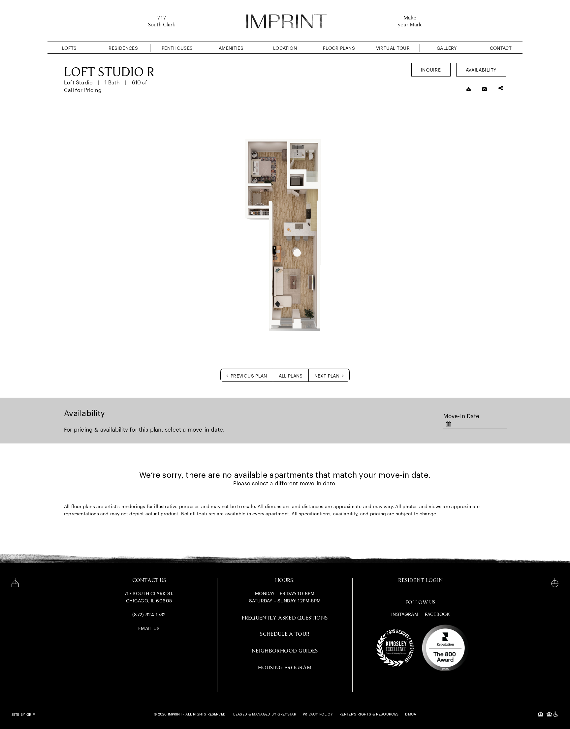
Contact (501, 48)
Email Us (149, 628)
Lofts (69, 48)
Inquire (431, 70)
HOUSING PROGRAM (284, 668)
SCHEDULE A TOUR (284, 634)
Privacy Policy (318, 714)
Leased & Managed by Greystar (264, 714)
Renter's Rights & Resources (368, 714)
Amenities (231, 48)
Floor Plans (339, 48)
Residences (123, 48)
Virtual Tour (393, 48)
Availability (481, 70)
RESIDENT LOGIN (420, 580)
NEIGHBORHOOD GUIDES (285, 651)
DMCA (410, 714)
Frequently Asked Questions (285, 618)
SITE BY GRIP (23, 714)
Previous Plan (248, 376)
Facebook (437, 614)
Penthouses (177, 48)
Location (285, 48)
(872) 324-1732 (149, 614)
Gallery (447, 48)
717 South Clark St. (149, 593)
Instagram (404, 614)
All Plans (291, 376)
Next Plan (327, 376)
